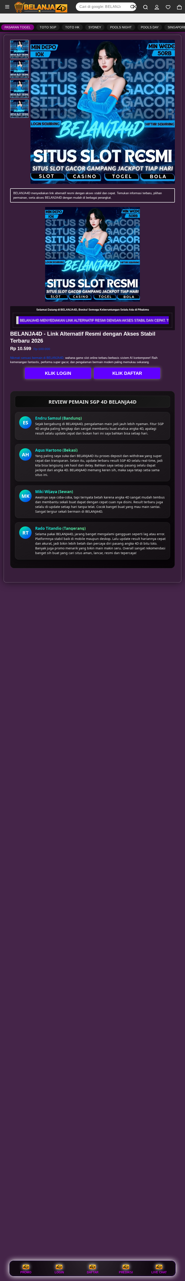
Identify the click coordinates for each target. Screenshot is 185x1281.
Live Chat (159, 1272)
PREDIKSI (126, 1272)
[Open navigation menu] (7, 7)
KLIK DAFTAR (127, 373)
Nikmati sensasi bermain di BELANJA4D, (37, 357)
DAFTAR (92, 1272)
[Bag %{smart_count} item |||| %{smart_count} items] (179, 7)
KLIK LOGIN (58, 373)
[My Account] (156, 7)
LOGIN (59, 1272)
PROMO (25, 1272)
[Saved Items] (168, 7)
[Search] (145, 7)
